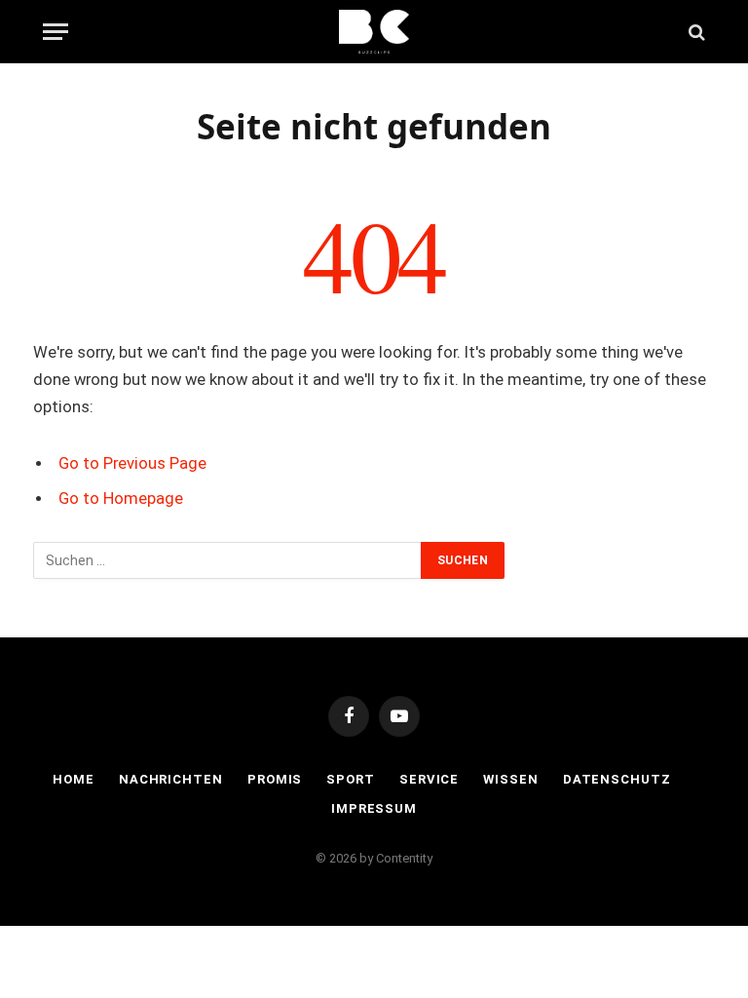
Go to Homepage (120, 498)
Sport (350, 779)
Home (73, 779)
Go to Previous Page (132, 463)
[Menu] (55, 32)
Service (429, 779)
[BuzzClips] (374, 31)
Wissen (510, 779)
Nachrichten (171, 779)
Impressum (374, 808)
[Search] (695, 32)
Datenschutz (617, 779)
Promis (274, 779)
